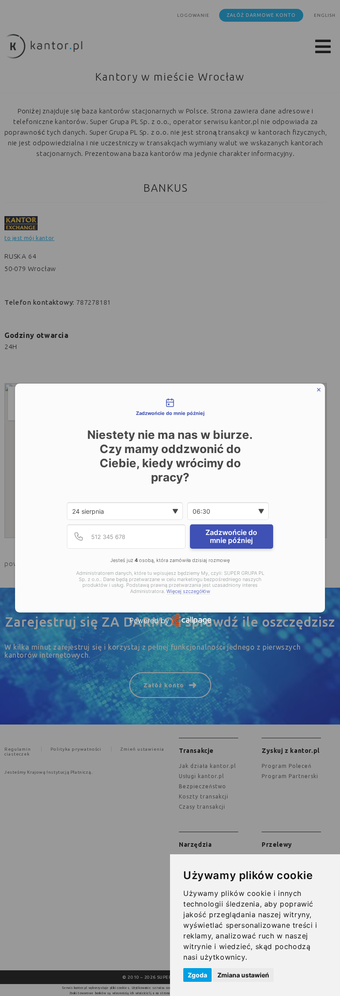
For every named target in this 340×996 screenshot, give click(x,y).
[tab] (170, 408)
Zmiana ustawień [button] (243, 975)
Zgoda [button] (197, 975)
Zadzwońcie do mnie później (231, 536)
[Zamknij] (319, 390)
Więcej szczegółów (188, 591)
